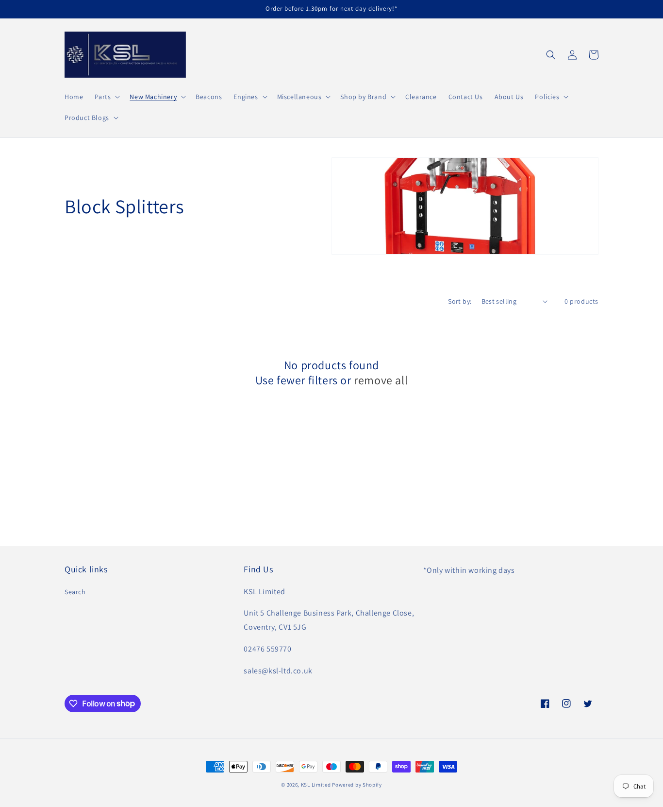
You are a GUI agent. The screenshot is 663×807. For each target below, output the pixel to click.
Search (75, 591)
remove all (381, 380)
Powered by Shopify (357, 784)
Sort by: (459, 301)
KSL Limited (316, 784)
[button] (106, 96)
